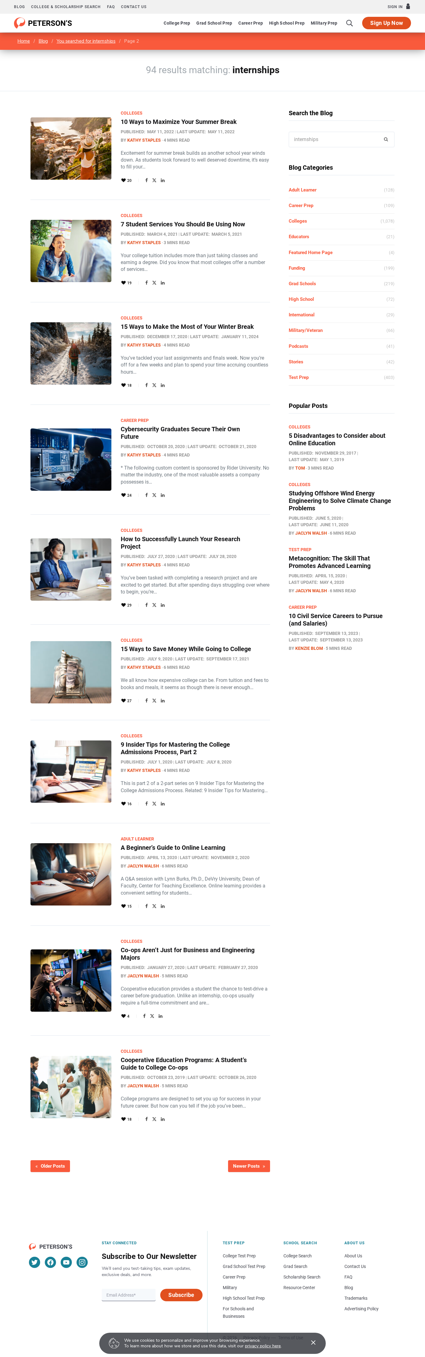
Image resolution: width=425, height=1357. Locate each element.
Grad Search (295, 1266)
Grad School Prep (214, 23)
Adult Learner (137, 838)
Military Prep (324, 23)
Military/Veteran (306, 330)
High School (301, 299)
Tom (300, 468)
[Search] (349, 23)
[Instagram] (82, 1262)
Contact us (134, 7)
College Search (297, 1255)
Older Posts (53, 1166)
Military (230, 1287)
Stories (296, 362)
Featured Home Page (311, 252)
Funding (297, 268)
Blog (19, 7)
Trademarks (355, 1298)
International (302, 315)
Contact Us (355, 1266)
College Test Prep (239, 1255)
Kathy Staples (144, 140)
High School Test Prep (244, 1298)
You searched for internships (86, 41)
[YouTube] (66, 1262)
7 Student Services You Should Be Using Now (183, 224)
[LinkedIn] (163, 180)
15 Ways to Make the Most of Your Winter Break (187, 326)
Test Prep (299, 377)
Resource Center (299, 1287)
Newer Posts (246, 1166)
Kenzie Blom (309, 648)
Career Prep (250, 23)
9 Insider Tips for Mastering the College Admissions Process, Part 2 (175, 748)
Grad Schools (302, 283)
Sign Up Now (386, 23)
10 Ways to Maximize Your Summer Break (179, 121)
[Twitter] (154, 180)
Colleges (131, 113)
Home (23, 41)
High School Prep (287, 23)
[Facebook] (146, 180)
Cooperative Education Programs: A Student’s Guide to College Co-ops (184, 1063)
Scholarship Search (301, 1276)
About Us (353, 1255)
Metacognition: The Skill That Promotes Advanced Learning (330, 562)
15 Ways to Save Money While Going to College (186, 649)
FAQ (111, 7)
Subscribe (181, 1295)
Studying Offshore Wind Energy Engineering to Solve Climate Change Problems (340, 500)
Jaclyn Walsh (143, 865)
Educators (299, 236)
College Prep (177, 23)
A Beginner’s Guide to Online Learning (173, 847)
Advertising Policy (361, 1308)
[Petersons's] (43, 23)
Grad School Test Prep (244, 1266)
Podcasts (298, 346)
